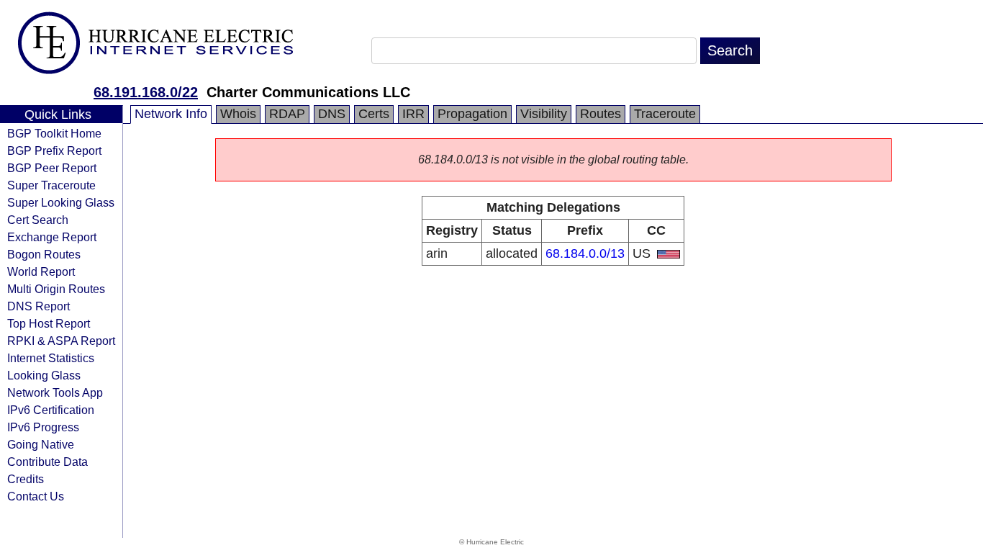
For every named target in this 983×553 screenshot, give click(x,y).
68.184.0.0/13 (585, 253)
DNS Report (38, 306)
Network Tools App (55, 392)
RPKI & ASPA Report (61, 340)
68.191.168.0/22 (146, 92)
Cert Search (37, 219)
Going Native (40, 444)
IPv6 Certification (50, 409)
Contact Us (35, 496)
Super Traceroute (51, 185)
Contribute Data (47, 461)
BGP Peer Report (51, 167)
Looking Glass (44, 375)
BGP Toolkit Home (54, 133)
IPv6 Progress (43, 427)
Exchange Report (51, 236)
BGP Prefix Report (54, 150)
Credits (25, 478)
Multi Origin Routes (56, 288)
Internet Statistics (50, 357)
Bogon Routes (44, 254)
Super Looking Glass (60, 202)
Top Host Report (48, 323)
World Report (41, 271)
